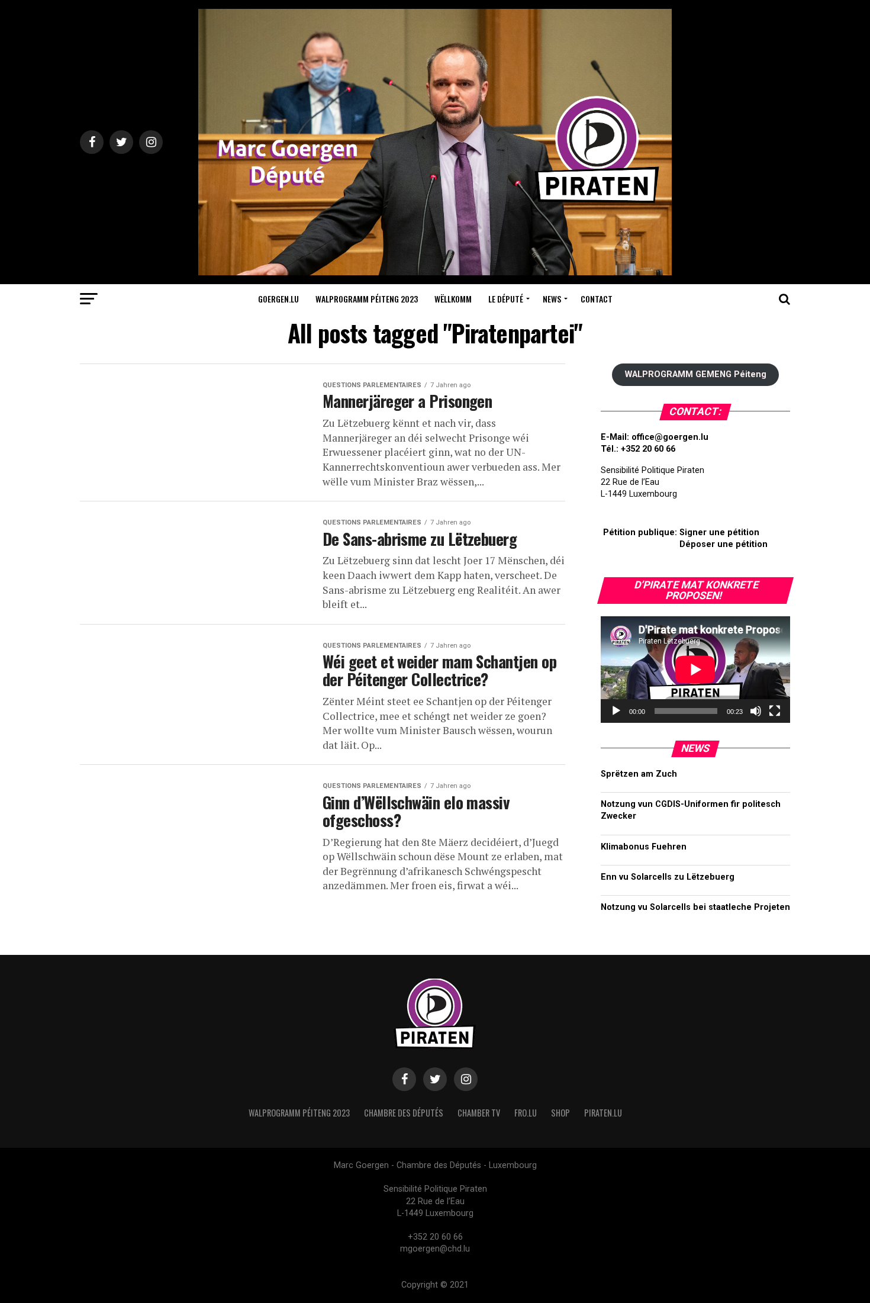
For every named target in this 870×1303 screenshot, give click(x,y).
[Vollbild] (775, 711)
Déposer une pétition (723, 544)
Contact (597, 298)
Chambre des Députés (403, 1112)
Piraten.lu (603, 1112)
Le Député (505, 298)
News (552, 298)
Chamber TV (478, 1112)
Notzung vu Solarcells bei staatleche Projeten (695, 907)
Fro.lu (525, 1112)
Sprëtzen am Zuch (639, 774)
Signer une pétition (719, 532)
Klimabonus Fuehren (644, 847)
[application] (695, 669)
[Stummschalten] (756, 711)
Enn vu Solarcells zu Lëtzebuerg (667, 877)
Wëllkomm (453, 298)
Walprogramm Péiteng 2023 (366, 298)
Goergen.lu (278, 298)
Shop (560, 1112)
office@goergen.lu (669, 437)
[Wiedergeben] (616, 711)
